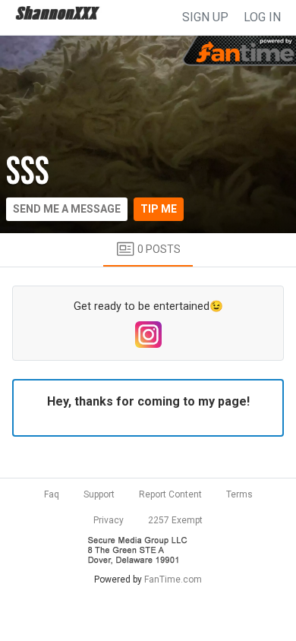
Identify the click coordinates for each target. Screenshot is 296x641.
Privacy (108, 520)
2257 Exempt (175, 520)
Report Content (170, 494)
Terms (239, 494)
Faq (51, 494)
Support (99, 494)
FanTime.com (173, 579)
